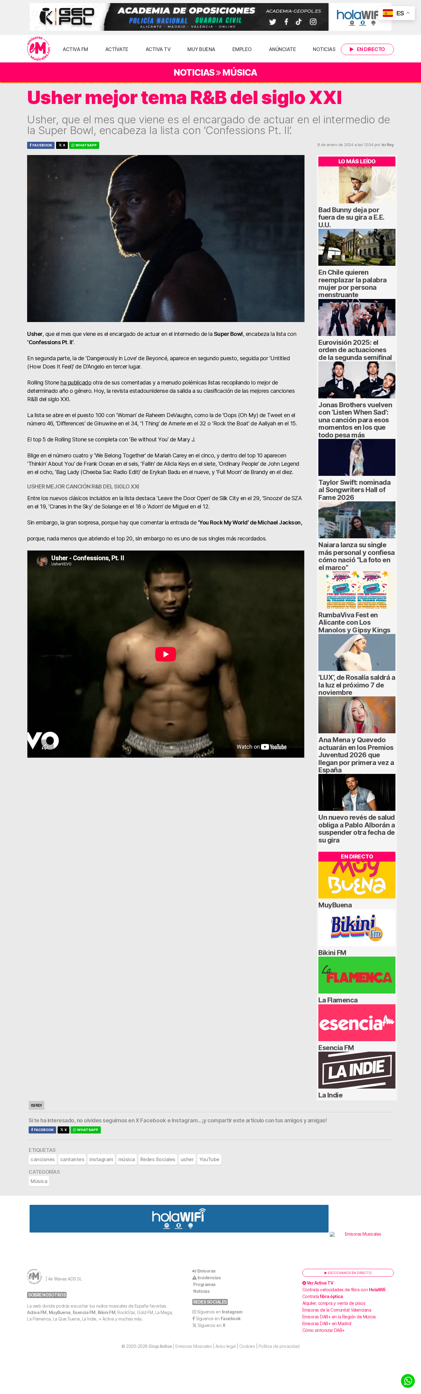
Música (239, 72)
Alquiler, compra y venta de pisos (334, 1303)
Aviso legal (225, 1346)
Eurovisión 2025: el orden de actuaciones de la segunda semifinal (355, 349)
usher (187, 1159)
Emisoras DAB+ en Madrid (326, 1323)
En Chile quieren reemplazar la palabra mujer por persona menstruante (352, 283)
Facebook (41, 145)
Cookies (247, 1346)
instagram (101, 1159)
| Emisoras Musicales (180, 1346)
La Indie (330, 1095)
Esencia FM (336, 1048)
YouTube (209, 1159)
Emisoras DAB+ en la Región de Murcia (339, 1316)
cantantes (72, 1159)
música (126, 1159)
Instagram (185, 1120)
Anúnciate (282, 49)
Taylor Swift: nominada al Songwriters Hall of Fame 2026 (354, 489)
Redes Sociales (157, 1159)
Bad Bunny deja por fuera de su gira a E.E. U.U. (351, 217)
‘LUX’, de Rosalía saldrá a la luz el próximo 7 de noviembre (356, 684)
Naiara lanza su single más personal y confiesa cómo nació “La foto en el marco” (356, 556)
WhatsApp (86, 145)
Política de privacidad (279, 1346)
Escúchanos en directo (349, 1273)
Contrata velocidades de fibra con (344, 1289)
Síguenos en (220, 1311)
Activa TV (158, 49)
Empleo (242, 49)
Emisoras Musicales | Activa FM (38, 48)
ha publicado (75, 382)
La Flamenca (338, 1000)
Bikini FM (332, 953)
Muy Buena (201, 49)
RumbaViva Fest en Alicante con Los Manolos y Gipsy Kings (354, 622)
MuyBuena (335, 905)
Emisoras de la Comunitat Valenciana (336, 1309)
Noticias (324, 49)
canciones (43, 1159)
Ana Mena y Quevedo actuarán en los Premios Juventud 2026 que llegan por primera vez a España (356, 755)
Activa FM (75, 49)
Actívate (117, 49)
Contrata (322, 1296)
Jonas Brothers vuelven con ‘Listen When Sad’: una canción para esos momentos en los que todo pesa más (355, 420)
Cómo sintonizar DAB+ (323, 1330)
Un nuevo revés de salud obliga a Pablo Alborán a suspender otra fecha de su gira (356, 828)
